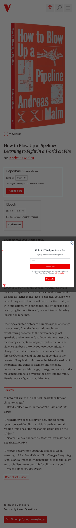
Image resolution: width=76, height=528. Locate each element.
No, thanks (50, 279)
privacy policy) (60, 273)
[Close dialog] (71, 243)
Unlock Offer (50, 266)
